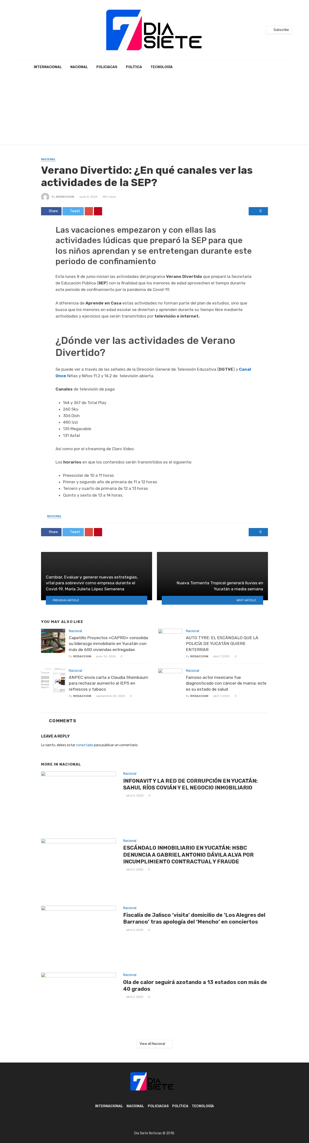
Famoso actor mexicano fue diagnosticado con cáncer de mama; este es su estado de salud (226, 683)
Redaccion (65, 196)
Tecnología (161, 67)
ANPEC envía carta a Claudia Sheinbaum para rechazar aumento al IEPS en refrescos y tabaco (108, 683)
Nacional (79, 67)
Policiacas (106, 67)
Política (134, 67)
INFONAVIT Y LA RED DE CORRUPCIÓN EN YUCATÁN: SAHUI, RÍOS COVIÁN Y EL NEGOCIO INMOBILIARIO (190, 784)
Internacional (48, 67)
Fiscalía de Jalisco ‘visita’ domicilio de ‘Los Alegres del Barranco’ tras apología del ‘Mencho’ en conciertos (194, 918)
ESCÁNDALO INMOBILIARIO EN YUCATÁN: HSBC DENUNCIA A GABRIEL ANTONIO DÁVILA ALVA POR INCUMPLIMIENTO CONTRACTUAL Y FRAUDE (188, 855)
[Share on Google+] (89, 211)
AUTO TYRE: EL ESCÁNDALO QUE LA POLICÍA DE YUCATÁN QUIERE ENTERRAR (222, 643)
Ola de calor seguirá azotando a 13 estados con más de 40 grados (195, 985)
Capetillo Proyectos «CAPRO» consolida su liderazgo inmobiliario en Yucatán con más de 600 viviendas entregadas (108, 643)
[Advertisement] (154, 111)
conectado (84, 745)
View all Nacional (152, 1044)
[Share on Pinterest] (98, 211)
